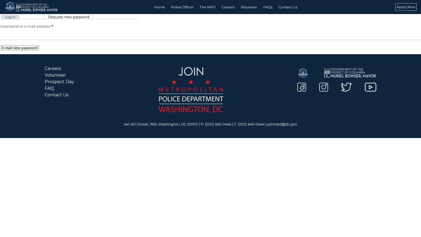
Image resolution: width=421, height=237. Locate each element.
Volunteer (249, 7)
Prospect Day (59, 81)
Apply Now (406, 7)
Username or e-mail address (26, 26)
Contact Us (287, 7)
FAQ (49, 88)
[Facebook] (301, 88)
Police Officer (182, 7)
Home (159, 7)
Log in (10, 17)
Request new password (70, 17)
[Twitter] (346, 88)
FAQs (267, 7)
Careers (228, 7)
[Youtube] (370, 88)
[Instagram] (323, 88)
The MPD (208, 7)
